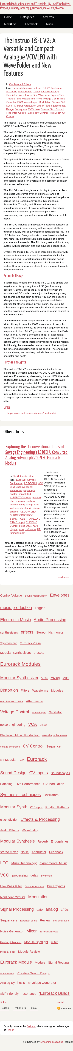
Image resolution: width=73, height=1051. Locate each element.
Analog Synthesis (12, 982)
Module (40, 962)
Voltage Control (14, 711)
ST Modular (8, 759)
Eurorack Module (22, 88)
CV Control (33, 746)
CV (21, 759)
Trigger (40, 608)
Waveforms (40, 690)
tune (21, 529)
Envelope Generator (42, 982)
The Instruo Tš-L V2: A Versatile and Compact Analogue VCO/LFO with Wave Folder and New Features (30, 57)
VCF (44, 678)
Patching (6, 784)
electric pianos (32, 508)
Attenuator (30, 105)
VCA (32, 724)
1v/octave (30, 529)
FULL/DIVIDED (27, 511)
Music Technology (24, 863)
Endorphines (60, 841)
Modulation (38, 896)
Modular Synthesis (17, 841)
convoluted (25, 493)
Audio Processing (50, 619)
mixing (55, 678)
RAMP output (17, 522)
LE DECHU (30, 483)
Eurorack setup (28, 920)
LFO (12, 486)
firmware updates (34, 886)
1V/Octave (34, 109)
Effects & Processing (40, 819)
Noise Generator (12, 931)
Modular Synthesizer (19, 677)
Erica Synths (56, 886)
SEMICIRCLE (17, 518)
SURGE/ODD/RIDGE (21, 515)
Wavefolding (30, 830)
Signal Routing (58, 962)
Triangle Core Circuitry (46, 91)
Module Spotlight (36, 942)
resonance (28, 993)
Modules (57, 690)
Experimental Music (53, 863)
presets (39, 652)
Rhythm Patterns (57, 807)
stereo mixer (9, 852)
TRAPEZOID (33, 518)
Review (45, 920)
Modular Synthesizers (15, 652)
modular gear (7, 951)
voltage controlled (10, 746)
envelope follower (54, 735)
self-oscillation (61, 920)
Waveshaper (39, 712)
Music (50, 24)
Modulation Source (49, 102)
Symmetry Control (37, 112)
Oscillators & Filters (20, 84)
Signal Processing (17, 909)
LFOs (65, 909)
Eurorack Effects (49, 931)
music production (16, 607)
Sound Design (13, 772)
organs (14, 511)
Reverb (43, 841)
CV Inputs (38, 772)
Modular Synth (13, 806)
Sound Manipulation (36, 595)
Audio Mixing (7, 973)
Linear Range (44, 105)
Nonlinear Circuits (12, 897)
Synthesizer (8, 643)
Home (8, 17)
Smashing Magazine (51, 1041)
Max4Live (10, 24)
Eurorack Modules (20, 664)
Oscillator (55, 712)
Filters (25, 690)
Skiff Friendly (9, 993)
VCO (40, 483)
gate (39, 909)
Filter (54, 942)
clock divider (9, 819)
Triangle (10, 98)
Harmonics (56, 632)
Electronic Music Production (20, 735)
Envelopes (59, 595)
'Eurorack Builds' (54, 993)
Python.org (20, 1007)
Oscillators (51, 795)
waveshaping (17, 504)
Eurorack (21, 479)
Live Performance (27, 784)
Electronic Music (15, 619)
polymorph (29, 490)
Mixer (31, 931)
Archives (48, 17)
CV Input (36, 807)
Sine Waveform (41, 95)
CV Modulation (53, 784)
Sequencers (8, 920)
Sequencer (54, 746)
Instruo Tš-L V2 (41, 88)
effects (27, 632)
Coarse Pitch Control (52, 109)
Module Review (29, 951)
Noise (25, 852)
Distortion (9, 690)
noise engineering (12, 724)
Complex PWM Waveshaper (22, 102)
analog (14, 493)
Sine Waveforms (25, 98)
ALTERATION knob (20, 497)
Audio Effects (9, 830)
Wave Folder (25, 91)
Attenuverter (34, 701)
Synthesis (46, 875)
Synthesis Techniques (20, 794)
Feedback (56, 852)
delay (34, 875)
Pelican (5, 1007)
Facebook (31, 24)
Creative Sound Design (33, 973)
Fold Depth (55, 112)
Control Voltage (11, 595)
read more (63, 577)
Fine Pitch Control (16, 112)
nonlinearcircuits (11, 701)
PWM (39, 98)
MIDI (66, 678)
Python (10, 1029)
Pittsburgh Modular (10, 942)
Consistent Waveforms (19, 95)
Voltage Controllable (54, 98)
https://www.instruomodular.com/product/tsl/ (31, 413)
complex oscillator (26, 501)
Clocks (43, 724)
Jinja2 (34, 1007)
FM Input (18, 105)
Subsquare (21, 109)
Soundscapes (60, 773)
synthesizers (9, 632)
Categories (27, 17)
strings (29, 504)
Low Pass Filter (11, 886)
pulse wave (25, 525)
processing (20, 875)
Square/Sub (57, 95)
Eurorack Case (30, 643)
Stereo (41, 632)
